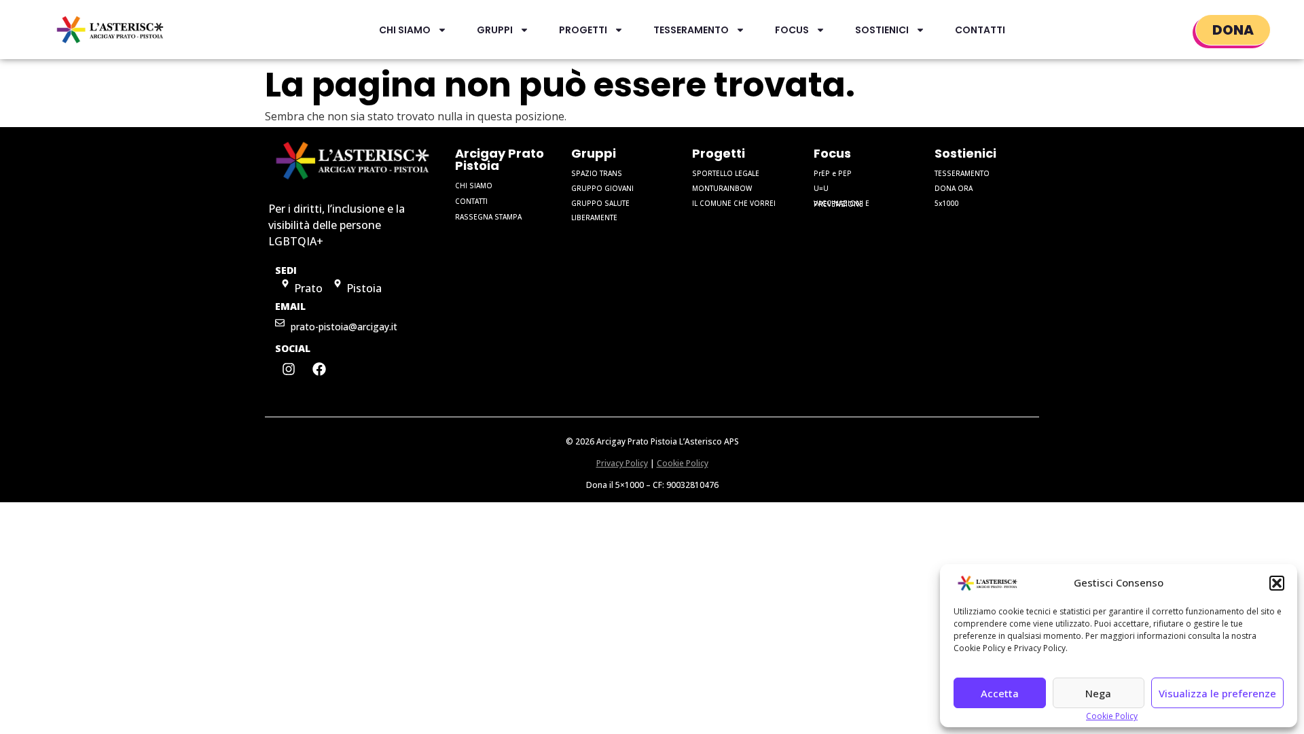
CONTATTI (980, 30)
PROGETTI (583, 30)
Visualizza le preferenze (1217, 693)
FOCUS (792, 30)
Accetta (1000, 693)
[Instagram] (288, 369)
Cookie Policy (1112, 716)
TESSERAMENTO (691, 30)
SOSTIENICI (882, 30)
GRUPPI (495, 30)
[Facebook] (319, 369)
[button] (1277, 583)
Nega (1098, 693)
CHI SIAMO (405, 30)
